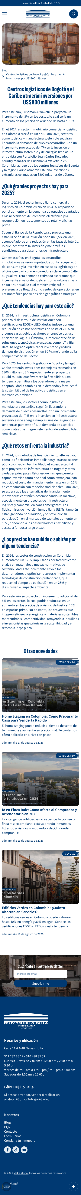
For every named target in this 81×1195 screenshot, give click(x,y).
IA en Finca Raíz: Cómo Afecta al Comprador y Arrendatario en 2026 (39, 811)
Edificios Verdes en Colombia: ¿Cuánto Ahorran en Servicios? (33, 909)
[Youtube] (24, 1149)
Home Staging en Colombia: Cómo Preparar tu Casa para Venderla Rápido (40, 718)
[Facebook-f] (7, 1149)
